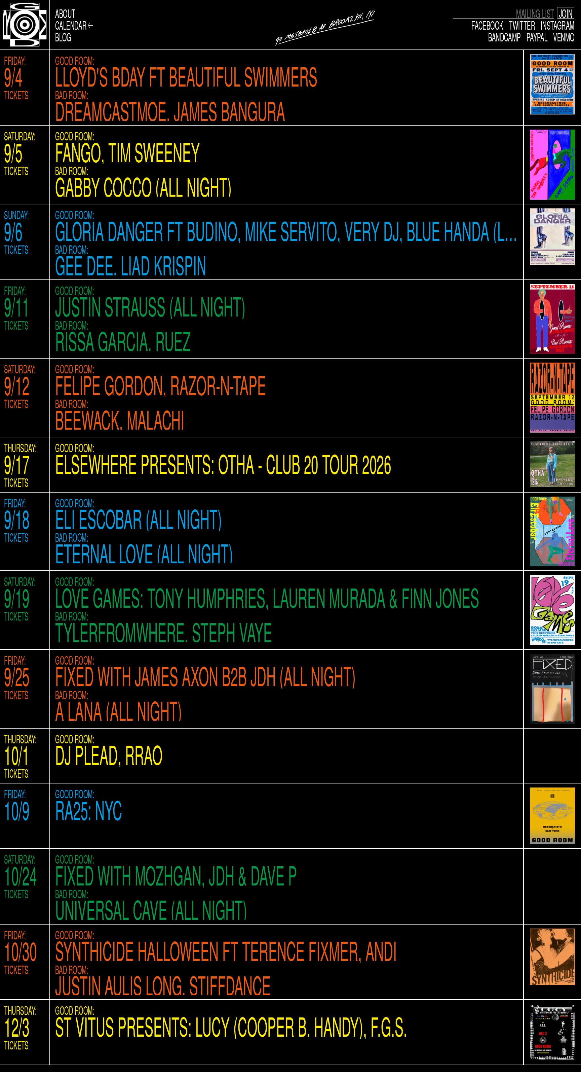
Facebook (487, 24)
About (65, 13)
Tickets (16, 94)
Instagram (558, 24)
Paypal (537, 36)
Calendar (70, 25)
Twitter (522, 24)
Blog (63, 36)
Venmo (564, 36)
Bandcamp (504, 36)
